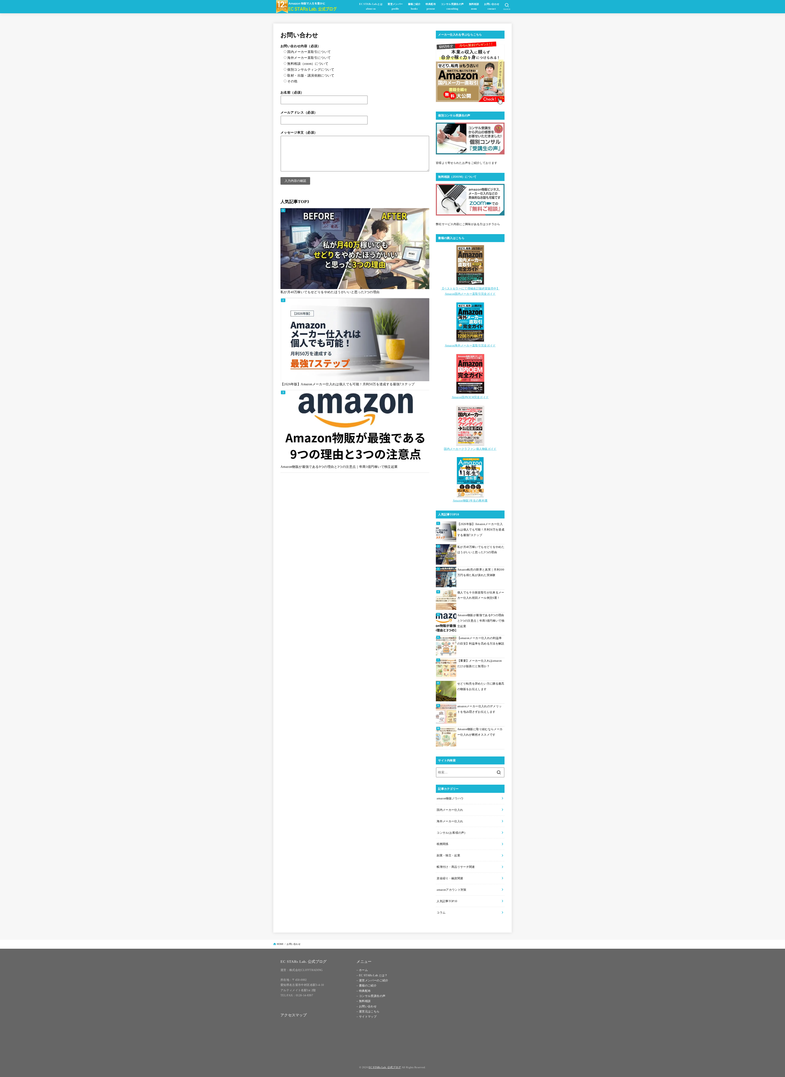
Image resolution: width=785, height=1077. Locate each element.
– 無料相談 (364, 1001)
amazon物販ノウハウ (450, 798)
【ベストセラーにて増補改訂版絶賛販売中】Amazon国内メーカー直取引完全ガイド (470, 291)
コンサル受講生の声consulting (452, 6)
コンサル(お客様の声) (451, 832)
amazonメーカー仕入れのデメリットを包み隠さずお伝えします (479, 709)
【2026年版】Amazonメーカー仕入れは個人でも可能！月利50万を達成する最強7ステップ (347, 384)
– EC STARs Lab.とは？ (372, 975)
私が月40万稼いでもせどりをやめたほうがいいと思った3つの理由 (329, 292)
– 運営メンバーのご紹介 (372, 980)
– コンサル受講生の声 (371, 996)
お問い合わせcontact (491, 6)
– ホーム (362, 970)
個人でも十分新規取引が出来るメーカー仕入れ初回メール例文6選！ (480, 595)
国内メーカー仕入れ (450, 809)
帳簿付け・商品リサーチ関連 (456, 866)
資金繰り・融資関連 (450, 878)
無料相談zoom (474, 6)
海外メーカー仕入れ (450, 821)
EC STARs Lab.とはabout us (370, 6)
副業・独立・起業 (448, 855)
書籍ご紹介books (414, 6)
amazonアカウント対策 (452, 889)
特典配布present (431, 6)
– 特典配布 (364, 990)
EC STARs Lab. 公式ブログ (385, 1067)
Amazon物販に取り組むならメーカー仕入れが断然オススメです (479, 731)
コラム (441, 912)
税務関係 (442, 844)
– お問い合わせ (367, 1006)
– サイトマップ (367, 1016)
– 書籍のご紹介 (367, 985)
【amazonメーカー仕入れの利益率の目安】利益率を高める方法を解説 (480, 640)
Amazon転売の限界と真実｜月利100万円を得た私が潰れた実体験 (480, 572)
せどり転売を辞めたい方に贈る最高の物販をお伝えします (480, 686)
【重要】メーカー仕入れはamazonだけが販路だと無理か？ (479, 663)
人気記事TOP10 (447, 901)
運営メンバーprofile (395, 6)
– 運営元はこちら (368, 1011)
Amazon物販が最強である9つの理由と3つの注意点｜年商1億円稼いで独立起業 (339, 466)
